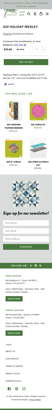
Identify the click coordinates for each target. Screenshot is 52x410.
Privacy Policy (13, 373)
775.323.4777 (18, 283)
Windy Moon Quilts (21, 396)
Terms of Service (14, 366)
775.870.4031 (18, 317)
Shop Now (22, 13)
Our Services (12, 358)
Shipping (7, 33)
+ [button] (43, 49)
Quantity (20, 49)
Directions (14, 299)
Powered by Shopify (19, 399)
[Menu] (47, 13)
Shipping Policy (13, 381)
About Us (10, 351)
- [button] (29, 49)
